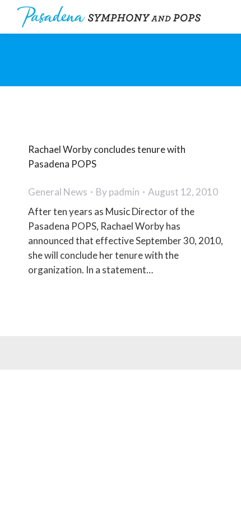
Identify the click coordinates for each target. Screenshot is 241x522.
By (118, 192)
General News (57, 192)
